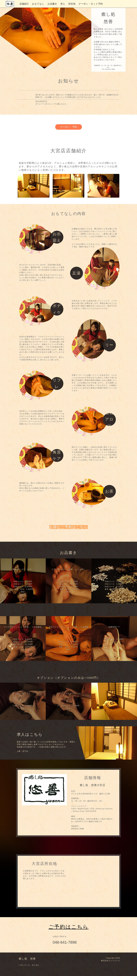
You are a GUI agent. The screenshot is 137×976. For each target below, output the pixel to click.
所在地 (71, 3)
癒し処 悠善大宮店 (92, 785)
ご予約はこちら (68, 927)
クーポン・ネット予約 (91, 3)
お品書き (52, 3)
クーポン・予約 (68, 127)
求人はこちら (30, 734)
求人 (62, 3)
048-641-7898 (77, 829)
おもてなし (38, 3)
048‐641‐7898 (65, 942)
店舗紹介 (24, 3)
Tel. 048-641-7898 (108, 69)
